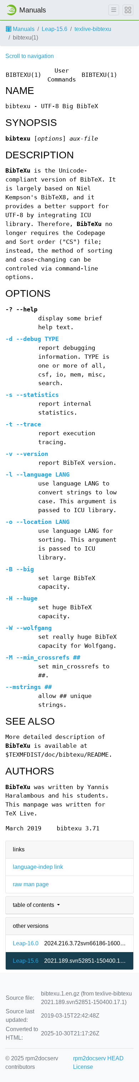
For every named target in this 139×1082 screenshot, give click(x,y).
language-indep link (38, 867)
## (42, 657)
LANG (37, 474)
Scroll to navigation (29, 56)
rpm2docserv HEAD (98, 1058)
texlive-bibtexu (92, 29)
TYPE (32, 339)
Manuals (23, 29)
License (83, 1067)
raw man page (31, 884)
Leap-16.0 (25, 943)
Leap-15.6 (54, 29)
